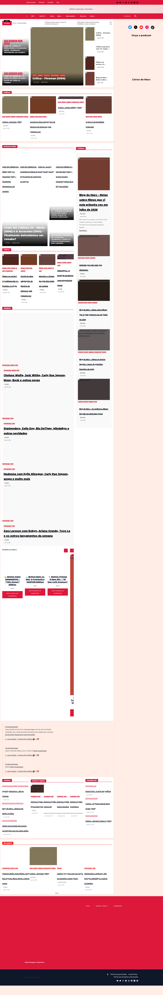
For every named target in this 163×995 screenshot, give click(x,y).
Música (59, 16)
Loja (57, 2)
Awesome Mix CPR (6, 365)
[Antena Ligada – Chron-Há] (50, 789)
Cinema (52, 16)
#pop (35, 751)
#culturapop (42, 751)
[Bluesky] (120, 2)
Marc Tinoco (46, 75)
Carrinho (50, 2)
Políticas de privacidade (118, 974)
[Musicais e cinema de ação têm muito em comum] (47, 259)
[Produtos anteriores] (66, 550)
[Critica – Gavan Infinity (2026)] (70, 97)
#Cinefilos (31, 735)
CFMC (32, 16)
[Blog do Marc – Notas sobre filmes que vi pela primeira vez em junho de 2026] (94, 290)
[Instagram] (126, 2)
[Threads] (134, 2)
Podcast (41, 2)
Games (90, 798)
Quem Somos (31, 2)
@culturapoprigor (11, 727)
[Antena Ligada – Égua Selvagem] (37, 789)
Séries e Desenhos (70, 16)
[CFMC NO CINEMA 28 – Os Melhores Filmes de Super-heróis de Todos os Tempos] (29, 156)
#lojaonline (19, 735)
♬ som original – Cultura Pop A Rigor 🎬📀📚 (22, 739)
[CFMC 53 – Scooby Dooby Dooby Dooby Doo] (47, 156)
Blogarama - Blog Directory (37, 962)
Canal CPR (42, 16)
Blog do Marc (98, 73)
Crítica (34, 75)
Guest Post (88, 786)
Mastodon (27, 962)
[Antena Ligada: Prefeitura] (76, 789)
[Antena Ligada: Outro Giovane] (63, 789)
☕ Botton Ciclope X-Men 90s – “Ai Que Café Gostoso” (58, 579)
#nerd (25, 735)
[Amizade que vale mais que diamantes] (94, 245)
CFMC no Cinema (13, 41)
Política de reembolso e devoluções (126, 977)
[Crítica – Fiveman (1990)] (57, 56)
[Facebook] (131, 2)
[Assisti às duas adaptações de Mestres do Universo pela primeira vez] (43, 105)
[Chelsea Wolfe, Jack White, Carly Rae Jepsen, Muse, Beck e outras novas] (27, 338)
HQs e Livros (83, 16)
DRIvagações (92, 258)
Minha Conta (102, 906)
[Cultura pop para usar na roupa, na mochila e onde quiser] (90, 48)
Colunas (92, 16)
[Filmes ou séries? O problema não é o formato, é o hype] (90, 63)
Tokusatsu (63, 75)
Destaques (40, 75)
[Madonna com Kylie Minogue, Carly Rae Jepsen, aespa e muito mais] (16, 453)
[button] (35, 16)
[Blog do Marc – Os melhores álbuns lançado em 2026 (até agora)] (94, 389)
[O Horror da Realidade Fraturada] (99, 105)
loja (88, 906)
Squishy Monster (24, 786)
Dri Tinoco (7, 43)
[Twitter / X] (123, 2)
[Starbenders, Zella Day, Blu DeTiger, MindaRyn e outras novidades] (25, 403)
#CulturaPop (9, 735)
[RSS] (137, 2)
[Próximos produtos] (72, 550)
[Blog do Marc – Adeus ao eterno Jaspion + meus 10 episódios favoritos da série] (94, 339)
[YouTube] (117, 2)
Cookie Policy (132, 974)
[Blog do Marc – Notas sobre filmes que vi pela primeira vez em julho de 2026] (90, 78)
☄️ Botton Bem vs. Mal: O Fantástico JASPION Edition (35, 579)
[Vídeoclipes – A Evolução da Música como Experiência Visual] (65, 257)
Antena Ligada (34, 796)
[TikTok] (129, 2)
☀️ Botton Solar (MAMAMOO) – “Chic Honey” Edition (12, 581)
